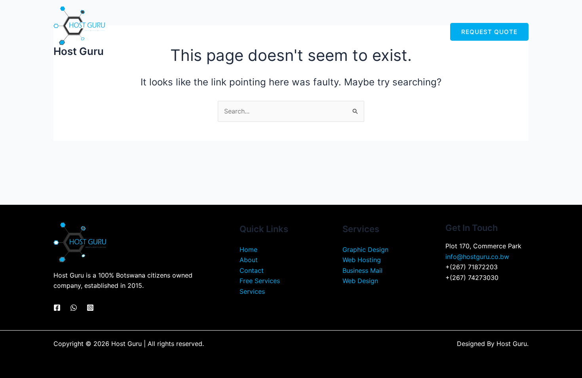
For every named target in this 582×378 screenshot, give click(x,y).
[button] (342, 31)
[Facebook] (57, 307)
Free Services (379, 32)
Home (260, 32)
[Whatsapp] (73, 307)
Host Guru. (512, 344)
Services (325, 32)
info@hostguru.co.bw (477, 257)
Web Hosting (361, 260)
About (291, 32)
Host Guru (78, 51)
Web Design (360, 281)
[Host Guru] (79, 25)
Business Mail (362, 270)
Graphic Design (365, 249)
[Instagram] (90, 307)
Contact (424, 32)
